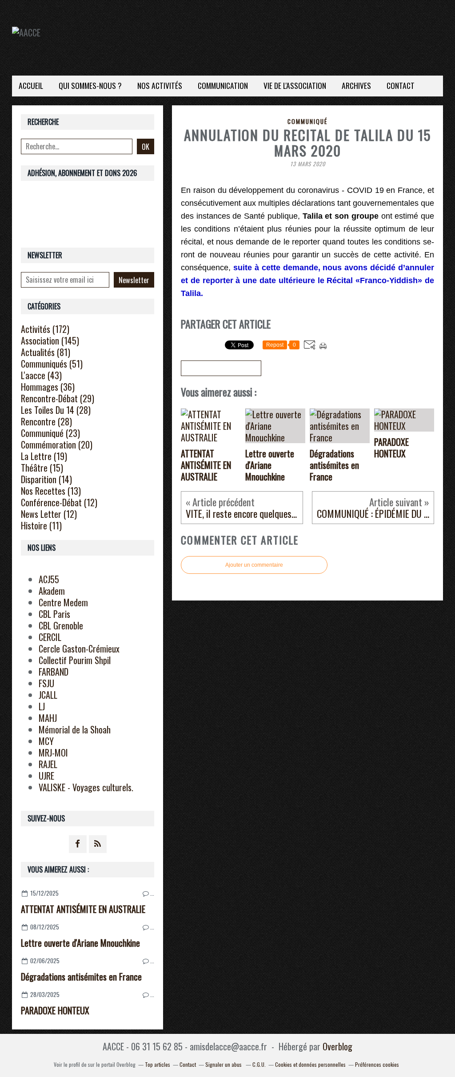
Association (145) (50, 340)
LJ (42, 706)
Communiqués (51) (52, 363)
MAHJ (48, 718)
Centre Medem (63, 602)
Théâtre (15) (42, 467)
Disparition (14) (46, 479)
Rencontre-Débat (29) (57, 398)
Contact (401, 85)
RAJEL (48, 764)
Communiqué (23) (50, 433)
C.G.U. (259, 1064)
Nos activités (159, 85)
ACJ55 (49, 579)
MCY (46, 741)
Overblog (337, 1046)
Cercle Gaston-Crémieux (79, 648)
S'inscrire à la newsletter (221, 368)
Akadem (52, 590)
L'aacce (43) (41, 375)
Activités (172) (45, 329)
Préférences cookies (377, 1064)
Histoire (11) (41, 525)
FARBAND (53, 671)
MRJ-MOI (53, 752)
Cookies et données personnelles (310, 1064)
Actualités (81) (45, 352)
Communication (223, 85)
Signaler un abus (224, 1064)
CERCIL (50, 637)
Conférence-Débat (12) (59, 502)
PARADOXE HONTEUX (55, 1010)
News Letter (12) (49, 513)
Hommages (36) (48, 386)
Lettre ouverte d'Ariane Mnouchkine (80, 942)
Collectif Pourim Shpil (75, 660)
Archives (356, 85)
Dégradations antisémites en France (81, 976)
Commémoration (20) (56, 444)
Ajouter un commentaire (254, 565)
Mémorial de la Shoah (75, 729)
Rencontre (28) (46, 421)
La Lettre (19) (44, 456)
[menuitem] (31, 86)
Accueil (31, 85)
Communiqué (307, 121)
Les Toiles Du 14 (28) (56, 409)
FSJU (46, 683)
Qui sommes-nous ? (90, 85)
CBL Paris (54, 614)
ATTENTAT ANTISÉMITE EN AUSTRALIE (83, 909)
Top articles (157, 1064)
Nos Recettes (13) (51, 490)
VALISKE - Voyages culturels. (86, 787)
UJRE (46, 775)
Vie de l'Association (294, 85)
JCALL (48, 694)
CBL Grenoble (61, 625)
